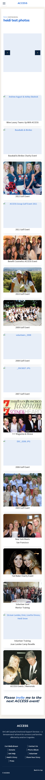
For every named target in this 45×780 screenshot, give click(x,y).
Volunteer (33, 753)
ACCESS (7, 773)
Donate (12, 750)
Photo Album (33, 750)
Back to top (38, 770)
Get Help (11, 753)
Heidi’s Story (12, 757)
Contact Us (33, 746)
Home (5, 17)
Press (12, 761)
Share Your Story (33, 757)
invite (20, 697)
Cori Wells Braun (11, 746)
